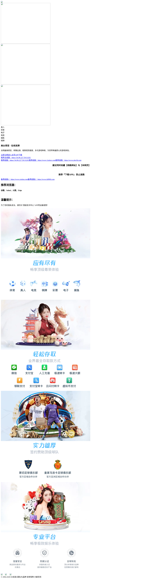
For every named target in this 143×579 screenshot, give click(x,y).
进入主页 (11, 155)
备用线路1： (14, 179)
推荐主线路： (16, 158)
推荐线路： (15, 160)
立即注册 (4, 155)
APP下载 (18, 155)
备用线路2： (41, 179)
